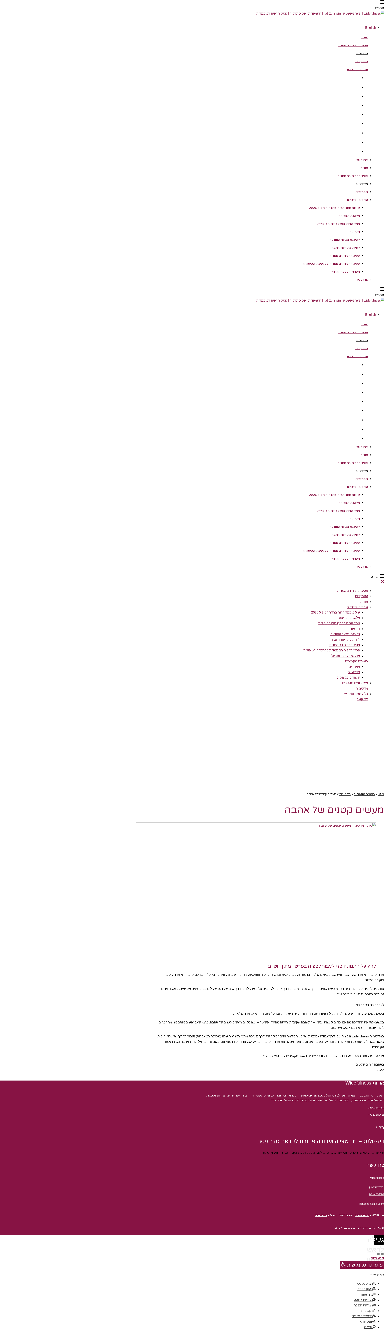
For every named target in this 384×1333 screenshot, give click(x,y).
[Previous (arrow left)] (382, 1254)
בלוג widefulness (356, 694)
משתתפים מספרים (355, 683)
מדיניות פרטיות (376, 1114)
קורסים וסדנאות (357, 607)
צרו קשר (362, 699)
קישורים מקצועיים (348, 677)
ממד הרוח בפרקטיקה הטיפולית (339, 623)
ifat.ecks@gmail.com (371, 1203)
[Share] (378, 1248)
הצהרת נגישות (376, 1107)
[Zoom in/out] (370, 1248)
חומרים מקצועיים (356, 661)
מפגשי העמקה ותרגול (345, 656)
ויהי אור (355, 628)
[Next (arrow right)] (378, 1254)
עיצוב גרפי (321, 1215)
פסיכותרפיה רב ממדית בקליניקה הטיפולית (331, 650)
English (370, 27)
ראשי (381, 794)
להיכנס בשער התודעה (345, 634)
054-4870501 (376, 1194)
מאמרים (354, 666)
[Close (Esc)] (382, 1248)
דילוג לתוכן (377, 1258)
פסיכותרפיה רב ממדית (352, 590)
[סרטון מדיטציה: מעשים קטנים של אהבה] (256, 959)
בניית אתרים (362, 1215)
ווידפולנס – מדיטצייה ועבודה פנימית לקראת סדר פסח (320, 1141)
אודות (364, 601)
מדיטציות (354, 672)
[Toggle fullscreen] (374, 1248)
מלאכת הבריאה (349, 617)
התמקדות (361, 596)
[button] (362, 1265)
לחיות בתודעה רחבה (346, 639)
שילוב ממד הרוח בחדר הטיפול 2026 (335, 612)
